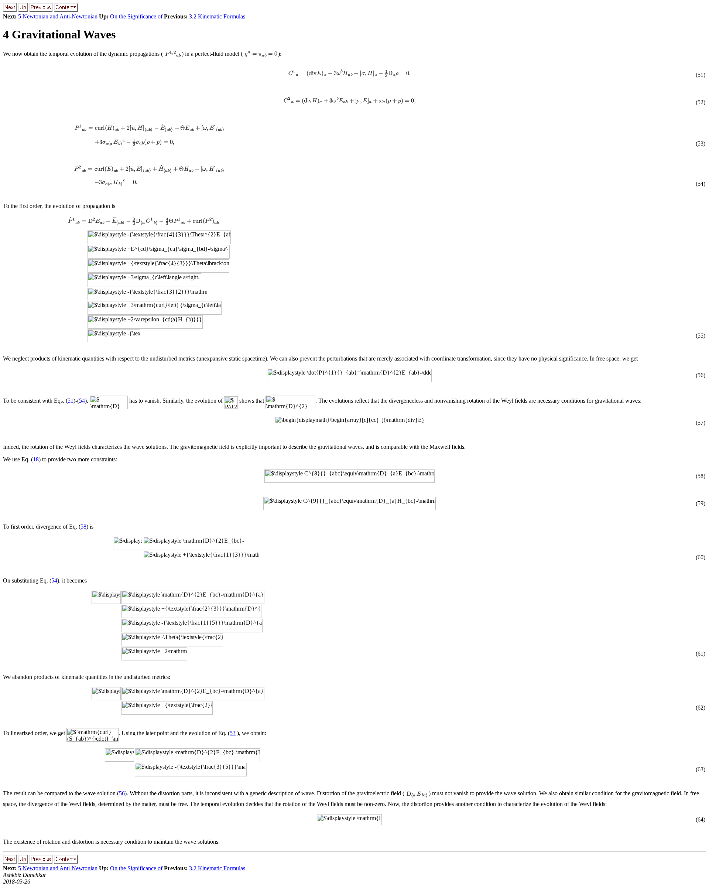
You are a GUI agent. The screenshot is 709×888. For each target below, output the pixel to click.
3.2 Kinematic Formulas (217, 16)
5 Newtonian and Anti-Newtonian (57, 16)
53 (233, 733)
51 (70, 400)
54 (82, 400)
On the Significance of (136, 16)
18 (36, 459)
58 (83, 526)
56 (122, 793)
